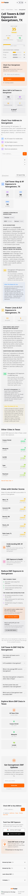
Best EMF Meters (12, 630)
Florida (21, 813)
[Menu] (25, 2)
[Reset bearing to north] (25, 164)
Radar (14, 889)
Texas (16, 813)
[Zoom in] (25, 160)
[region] (14, 167)
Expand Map (21, 175)
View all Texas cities (6, 480)
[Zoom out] (25, 162)
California (12, 813)
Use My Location (9, 82)
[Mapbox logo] (5, 176)
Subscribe (14, 785)
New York (5, 814)
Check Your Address (13, 616)
